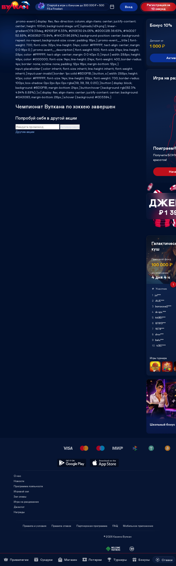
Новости (19, 481)
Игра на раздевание (26, 501)
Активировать (70, 127)
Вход (128, 7)
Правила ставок (61, 525)
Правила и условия (34, 525)
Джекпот (19, 506)
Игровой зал (21, 491)
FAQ (115, 525)
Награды (19, 512)
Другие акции (24, 132)
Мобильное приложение (138, 525)
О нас (17, 475)
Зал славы (20, 496)
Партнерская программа (91, 525)
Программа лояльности (28, 486)
